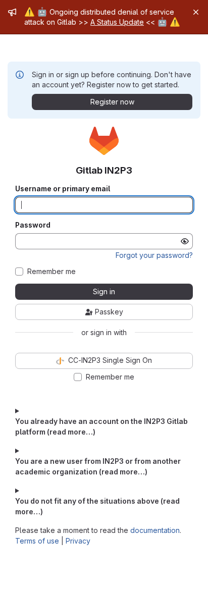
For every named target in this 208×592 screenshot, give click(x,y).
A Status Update (117, 22)
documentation (155, 530)
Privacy (78, 540)
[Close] (196, 12)
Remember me (51, 271)
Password (32, 225)
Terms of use (37, 540)
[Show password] (185, 241)
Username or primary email (62, 189)
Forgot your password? (154, 255)
